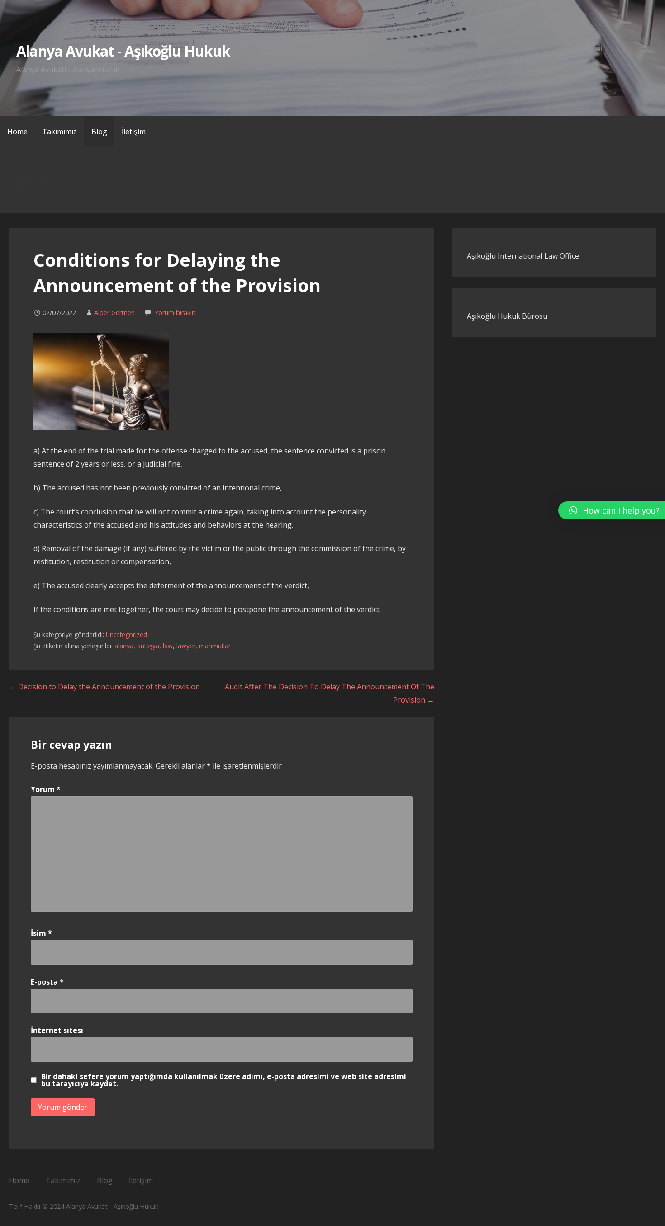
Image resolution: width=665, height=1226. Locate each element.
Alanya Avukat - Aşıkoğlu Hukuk (122, 51)
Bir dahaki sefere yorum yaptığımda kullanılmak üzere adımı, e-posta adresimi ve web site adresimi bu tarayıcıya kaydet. (223, 1080)
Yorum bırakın (175, 312)
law (168, 645)
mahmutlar (215, 645)
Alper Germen (114, 312)
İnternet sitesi (57, 1030)
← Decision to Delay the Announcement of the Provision (104, 687)
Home (17, 132)
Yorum (46, 789)
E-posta (47, 982)
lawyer (185, 645)
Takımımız (59, 132)
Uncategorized (126, 634)
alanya (123, 645)
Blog (99, 132)
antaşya (148, 645)
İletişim (134, 132)
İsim (41, 933)
